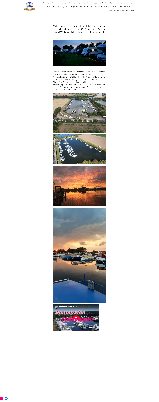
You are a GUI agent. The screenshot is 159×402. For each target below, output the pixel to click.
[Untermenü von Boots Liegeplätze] (78, 6)
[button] (55, 53)
